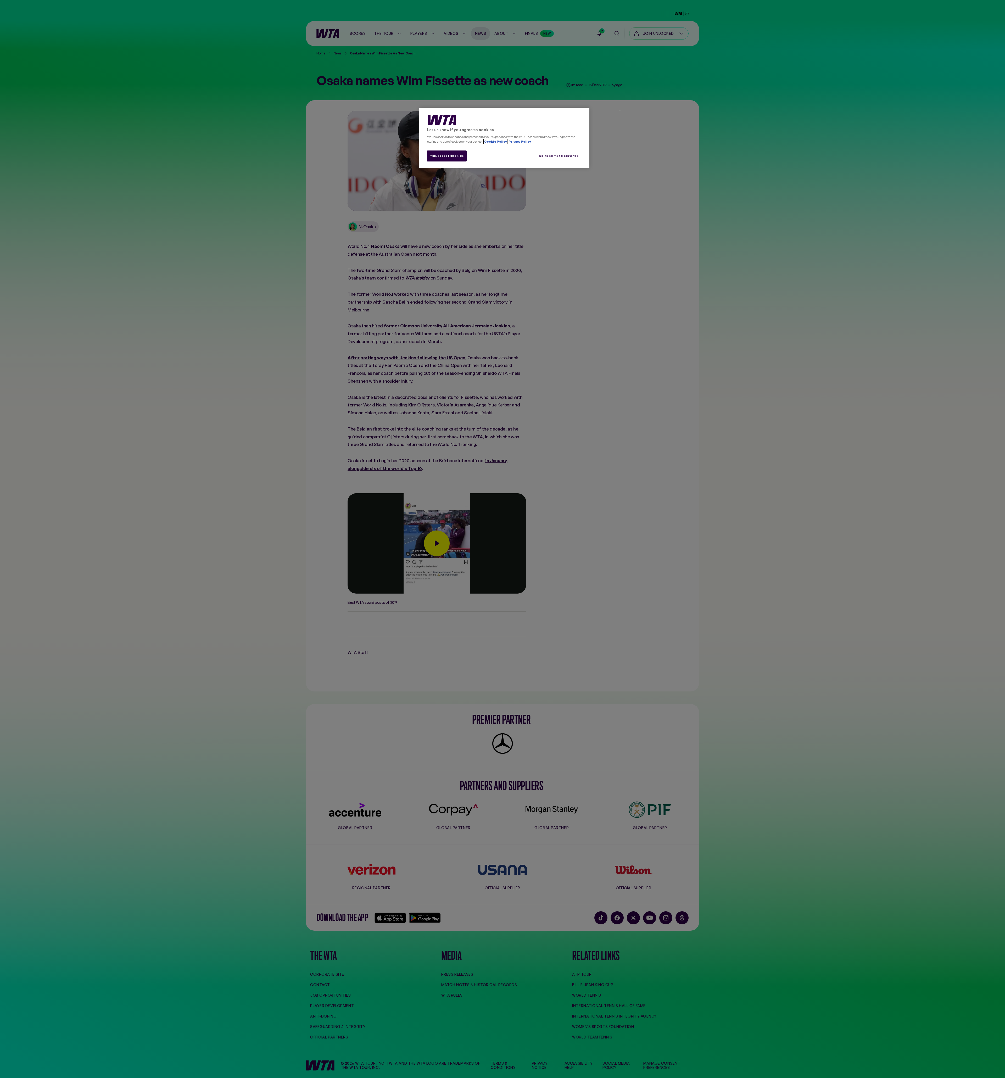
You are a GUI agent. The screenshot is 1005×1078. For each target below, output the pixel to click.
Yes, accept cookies (447, 156)
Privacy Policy (519, 141)
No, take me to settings (559, 156)
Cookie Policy (495, 141)
